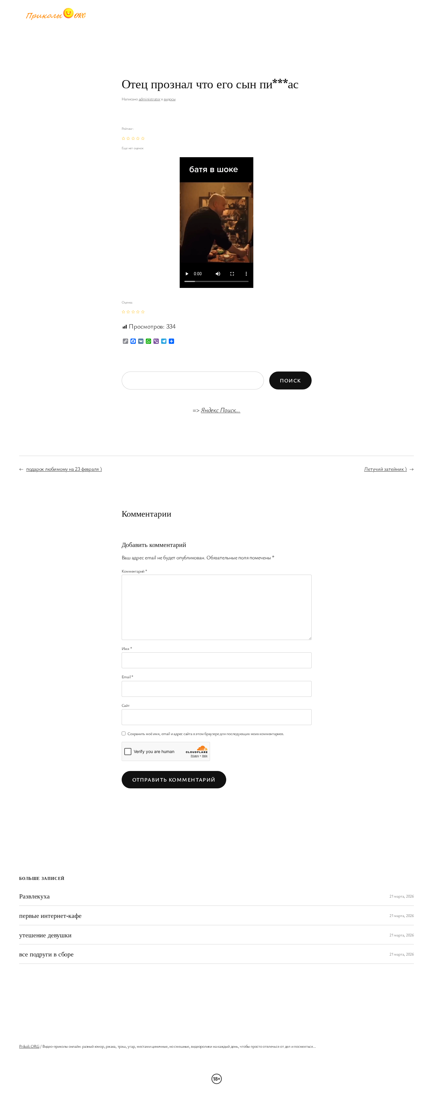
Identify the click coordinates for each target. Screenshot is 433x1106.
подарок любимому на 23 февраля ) (64, 468)
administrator (150, 99)
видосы (170, 99)
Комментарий (134, 571)
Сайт (126, 705)
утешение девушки (45, 934)
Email (127, 676)
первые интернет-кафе (50, 915)
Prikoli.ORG (29, 1046)
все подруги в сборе (46, 954)
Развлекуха (34, 896)
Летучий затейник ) (385, 468)
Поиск (290, 380)
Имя (127, 648)
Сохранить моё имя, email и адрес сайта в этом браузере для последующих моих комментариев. (206, 733)
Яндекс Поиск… (220, 409)
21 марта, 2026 (401, 896)
